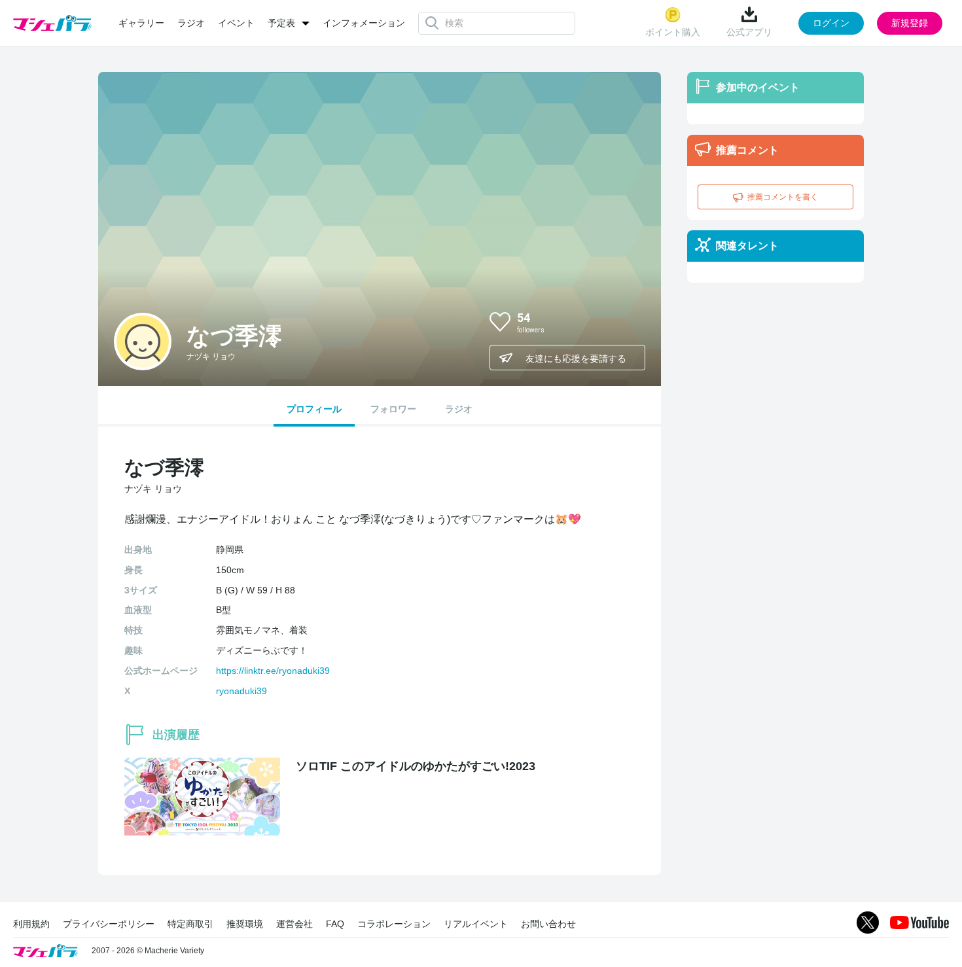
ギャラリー (141, 23)
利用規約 (31, 924)
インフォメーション (364, 23)
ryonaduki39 (241, 691)
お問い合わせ (548, 924)
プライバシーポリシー (108, 924)
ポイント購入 (672, 32)
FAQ (335, 924)
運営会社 (294, 924)
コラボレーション (394, 924)
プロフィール (314, 409)
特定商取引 (190, 924)
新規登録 (909, 23)
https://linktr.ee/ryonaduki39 (273, 670)
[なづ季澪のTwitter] (624, 321)
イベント (236, 23)
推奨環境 (244, 924)
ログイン (831, 23)
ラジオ (191, 23)
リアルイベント (476, 924)
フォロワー (393, 409)
